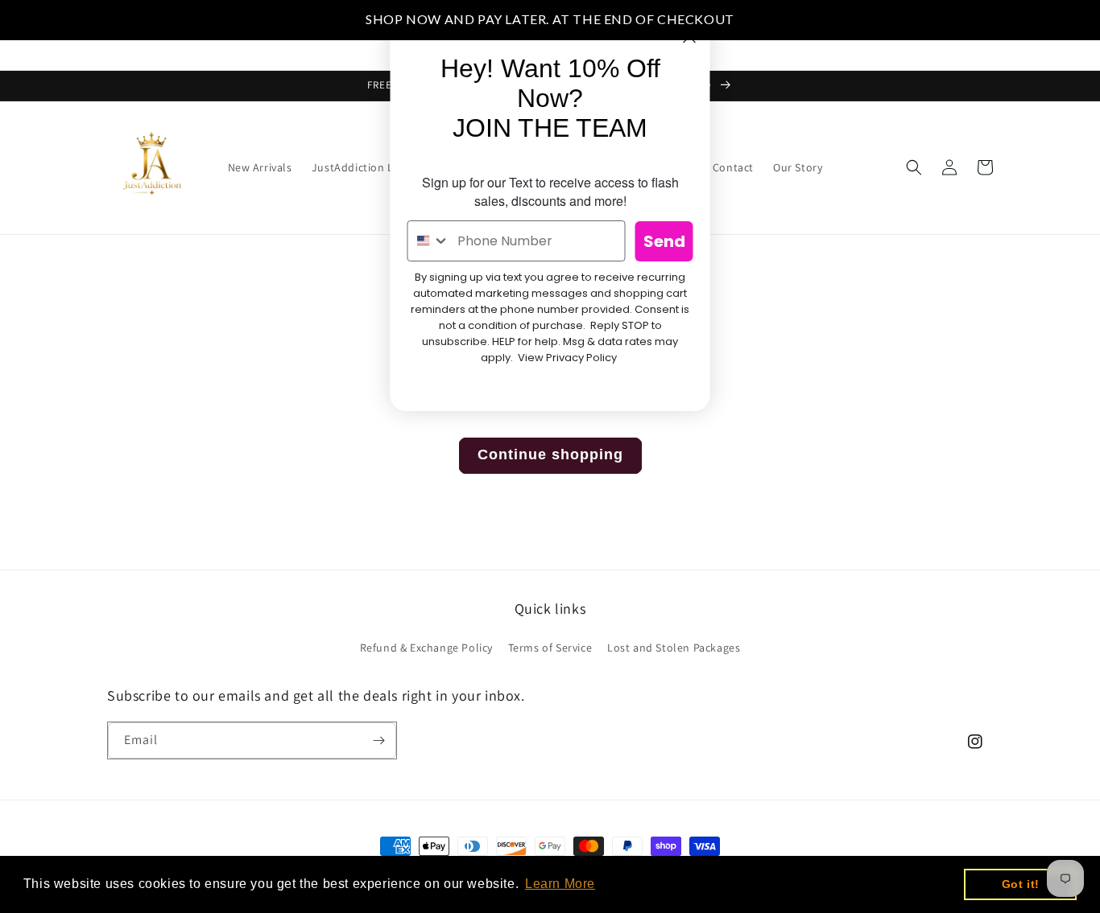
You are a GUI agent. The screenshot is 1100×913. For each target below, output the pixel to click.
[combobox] (429, 241)
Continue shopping (550, 454)
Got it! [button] (1021, 884)
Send (664, 241)
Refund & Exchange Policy (426, 647)
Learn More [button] (560, 883)
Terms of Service (550, 647)
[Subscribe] (378, 740)
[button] (368, 167)
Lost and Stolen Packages (673, 647)
